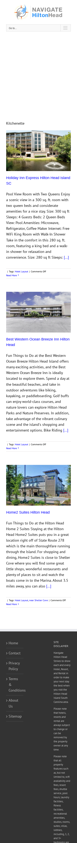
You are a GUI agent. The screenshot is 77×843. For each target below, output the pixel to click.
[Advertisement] (38, 76)
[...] (66, 257)
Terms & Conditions (15, 684)
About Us (13, 703)
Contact (15, 653)
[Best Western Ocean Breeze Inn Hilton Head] (38, 312)
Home (13, 643)
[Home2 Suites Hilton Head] (38, 485)
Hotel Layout (21, 271)
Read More (11, 275)
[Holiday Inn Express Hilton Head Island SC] (38, 150)
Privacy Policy (14, 666)
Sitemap (15, 716)
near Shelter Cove (38, 600)
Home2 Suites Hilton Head (28, 512)
